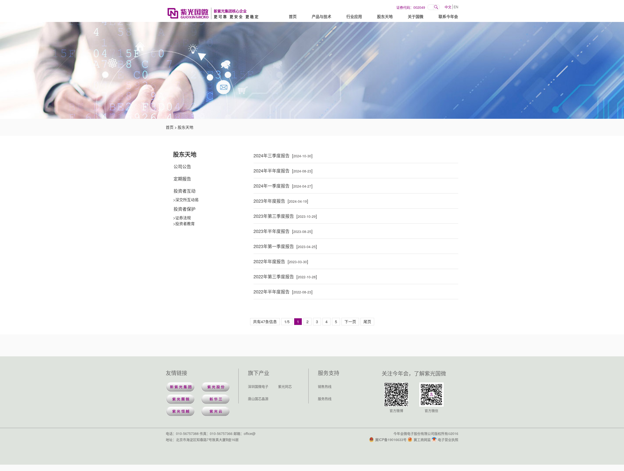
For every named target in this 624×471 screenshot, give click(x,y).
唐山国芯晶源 (258, 398)
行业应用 (354, 16)
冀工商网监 (422, 439)
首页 (293, 16)
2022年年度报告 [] (281, 261)
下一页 (350, 321)
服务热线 (325, 398)
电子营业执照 (448, 439)
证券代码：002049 (410, 7)
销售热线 (325, 386)
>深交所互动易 (186, 199)
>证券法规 (182, 217)
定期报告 (182, 178)
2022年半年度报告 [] (283, 291)
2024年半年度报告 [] (283, 170)
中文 (448, 6)
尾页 (367, 321)
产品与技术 (321, 16)
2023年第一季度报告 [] (285, 246)
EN (456, 6)
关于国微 (415, 16)
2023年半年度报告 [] (283, 231)
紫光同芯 (285, 386)
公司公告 (182, 166)
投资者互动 (184, 191)
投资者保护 (184, 209)
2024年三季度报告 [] (283, 155)
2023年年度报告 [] (281, 201)
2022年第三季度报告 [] (285, 276)
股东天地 (385, 16)
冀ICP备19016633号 (391, 439)
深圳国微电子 (258, 386)
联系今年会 (448, 16)
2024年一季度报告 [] (283, 185)
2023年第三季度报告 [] (285, 216)
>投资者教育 (184, 223)
